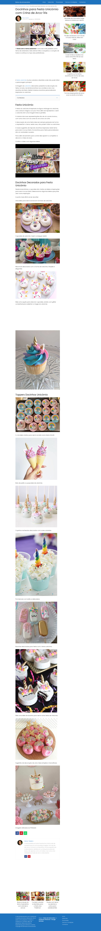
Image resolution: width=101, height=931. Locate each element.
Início (44, 2)
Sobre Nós (51, 2)
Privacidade (59, 2)
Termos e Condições (71, 2)
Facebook (41, 919)
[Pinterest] (21, 833)
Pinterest (47, 919)
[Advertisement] (37, 66)
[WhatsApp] (25, 833)
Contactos (82, 2)
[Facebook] (17, 833)
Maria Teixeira (25, 18)
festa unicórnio (22, 80)
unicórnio (28, 86)
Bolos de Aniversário (22, 2)
